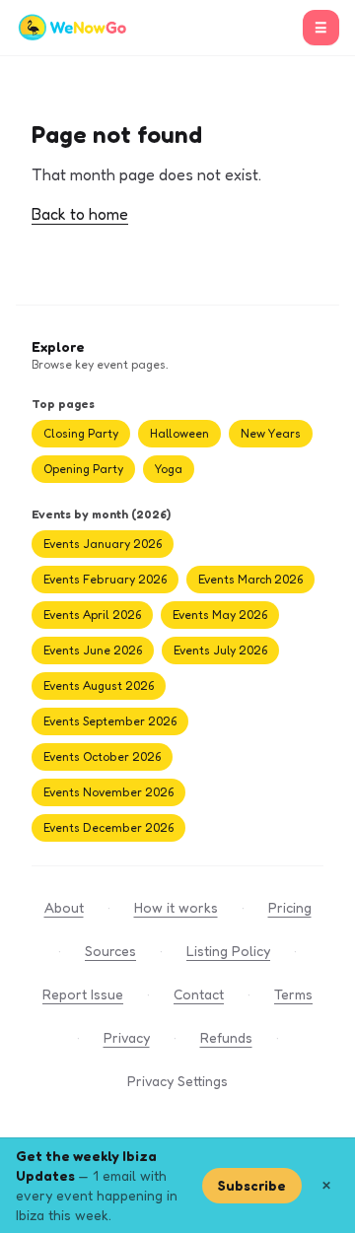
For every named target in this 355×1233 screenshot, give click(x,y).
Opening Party (83, 468)
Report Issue (82, 994)
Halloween (179, 433)
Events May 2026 (220, 614)
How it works (176, 907)
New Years (271, 433)
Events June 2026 (92, 650)
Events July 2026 (220, 650)
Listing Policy (228, 950)
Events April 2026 (92, 614)
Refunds (226, 1037)
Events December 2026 (108, 827)
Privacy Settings (177, 1080)
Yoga (168, 468)
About (64, 907)
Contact (199, 994)
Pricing (290, 907)
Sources (110, 950)
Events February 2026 (105, 579)
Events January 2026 (102, 543)
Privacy (127, 1037)
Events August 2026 (98, 685)
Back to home (80, 214)
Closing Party (80, 433)
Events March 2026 (250, 579)
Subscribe (252, 1185)
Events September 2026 (110, 721)
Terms (293, 994)
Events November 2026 (108, 792)
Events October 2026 (102, 756)
